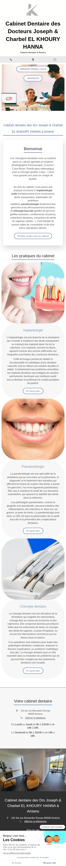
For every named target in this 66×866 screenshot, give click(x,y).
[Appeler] (11, 59)
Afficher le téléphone (35, 718)
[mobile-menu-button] (55, 60)
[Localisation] (33, 59)
